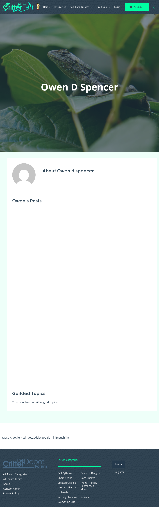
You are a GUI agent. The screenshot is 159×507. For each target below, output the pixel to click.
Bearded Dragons (91, 473)
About (6, 484)
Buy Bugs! (102, 6)
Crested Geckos (67, 482)
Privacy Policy (11, 493)
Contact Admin (11, 488)
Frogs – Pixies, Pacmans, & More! (89, 486)
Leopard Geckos (67, 487)
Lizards (64, 492)
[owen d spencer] (24, 188)
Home (46, 6)
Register (139, 7)
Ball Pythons (65, 473)
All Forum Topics (12, 479)
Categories (60, 6)
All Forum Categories (15, 474)
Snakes (85, 497)
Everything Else (66, 502)
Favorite (54, 211)
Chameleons (65, 478)
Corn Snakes (88, 478)
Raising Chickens (67, 497)
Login (117, 6)
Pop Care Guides (79, 6)
